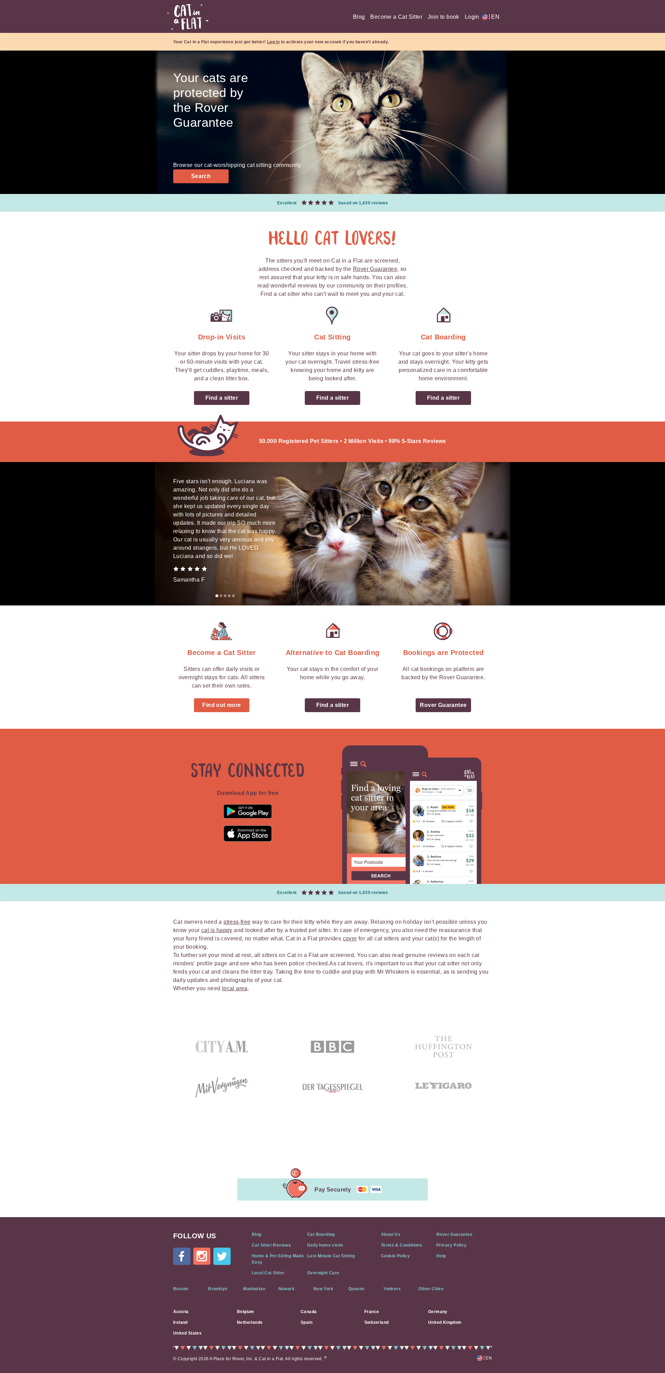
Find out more (221, 705)
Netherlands (250, 1322)
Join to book (443, 17)
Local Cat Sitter (268, 1272)
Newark (286, 1288)
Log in (273, 41)
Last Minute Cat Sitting (331, 1256)
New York (323, 1288)
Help (441, 1256)
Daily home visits (325, 1245)
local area (235, 988)
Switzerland (376, 1322)
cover (350, 938)
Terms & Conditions (401, 1245)
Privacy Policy (451, 1245)
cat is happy (216, 930)
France (371, 1311)
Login (472, 17)
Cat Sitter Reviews (271, 1245)
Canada (309, 1311)
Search (201, 176)
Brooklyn (217, 1288)
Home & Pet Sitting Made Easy (278, 1259)
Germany (437, 1311)
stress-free (236, 922)
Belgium (245, 1311)
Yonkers (392, 1288)
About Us (390, 1234)
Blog (359, 17)
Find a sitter (221, 398)
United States (187, 1333)
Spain (306, 1322)
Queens (356, 1288)
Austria (181, 1311)
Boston (180, 1288)
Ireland (180, 1322)
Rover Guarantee (375, 269)
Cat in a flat (188, 17)
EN (494, 17)
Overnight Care (323, 1272)
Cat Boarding (321, 1234)
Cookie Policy (395, 1256)
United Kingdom (445, 1322)
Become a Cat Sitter (396, 17)
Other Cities (431, 1288)
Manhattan (254, 1288)
